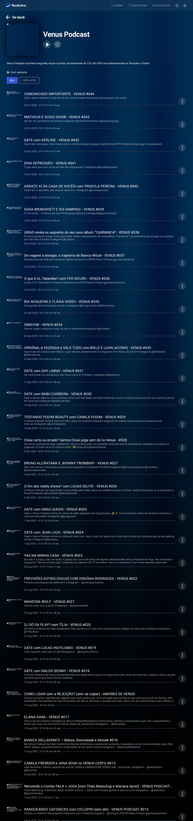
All (12, 80)
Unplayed (29, 80)
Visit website (18, 72)
